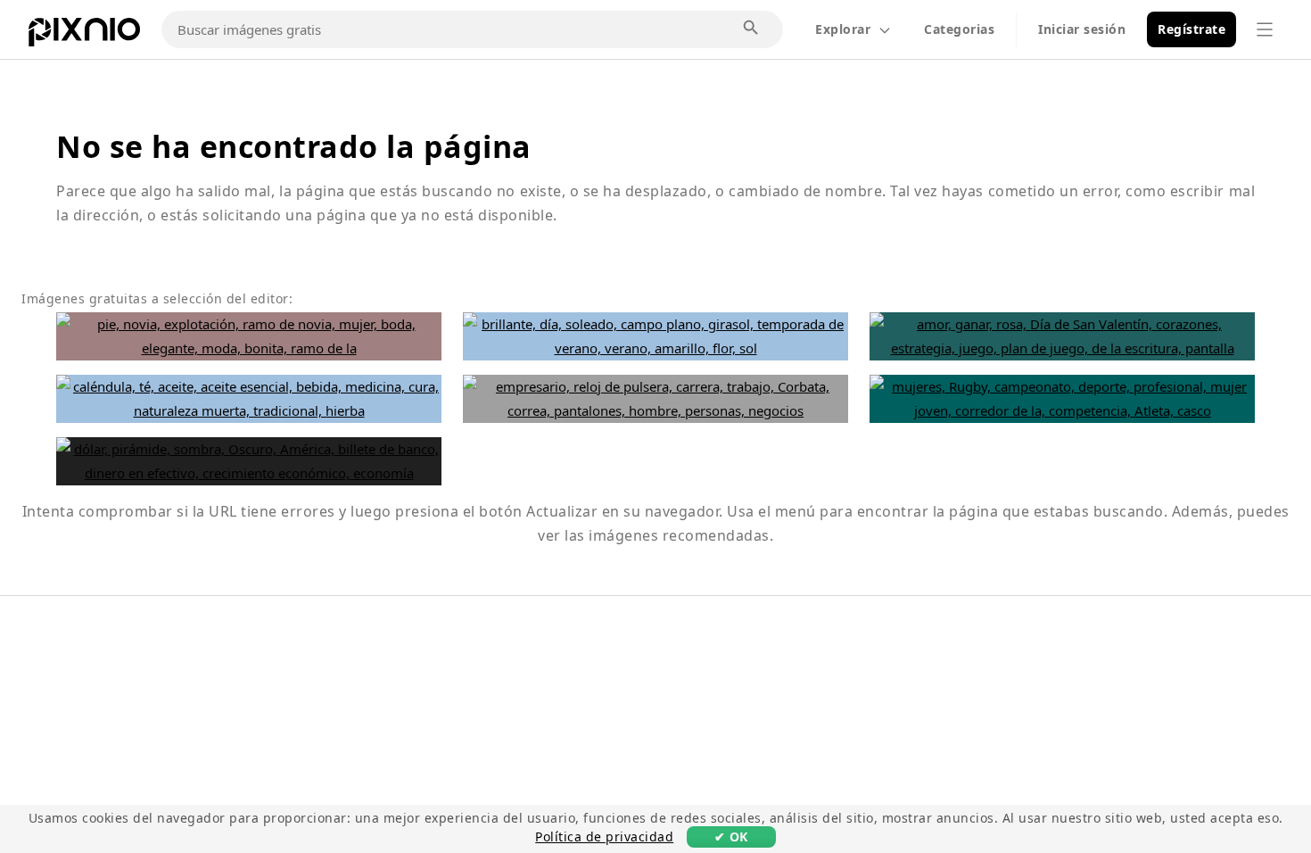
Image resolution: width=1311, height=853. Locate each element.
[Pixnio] (84, 36)
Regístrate (1191, 29)
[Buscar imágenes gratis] (751, 29)
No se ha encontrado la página (294, 146)
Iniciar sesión (1081, 29)
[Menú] (1264, 29)
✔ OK (731, 836)
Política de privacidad (604, 836)
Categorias (959, 29)
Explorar (842, 29)
